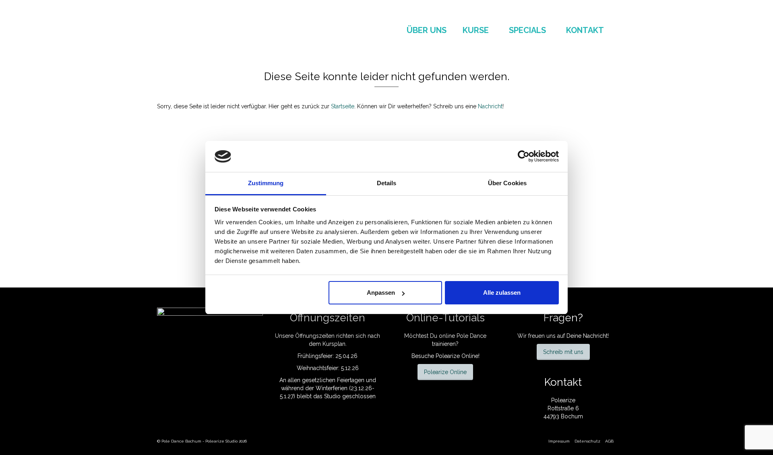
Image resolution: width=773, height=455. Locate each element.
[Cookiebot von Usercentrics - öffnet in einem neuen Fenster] (523, 156)
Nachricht (490, 106)
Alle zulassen (502, 292)
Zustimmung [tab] (266, 183)
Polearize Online (445, 372)
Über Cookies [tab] (507, 183)
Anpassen (381, 292)
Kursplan (333, 344)
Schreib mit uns (563, 352)
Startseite (342, 106)
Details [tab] (387, 183)
